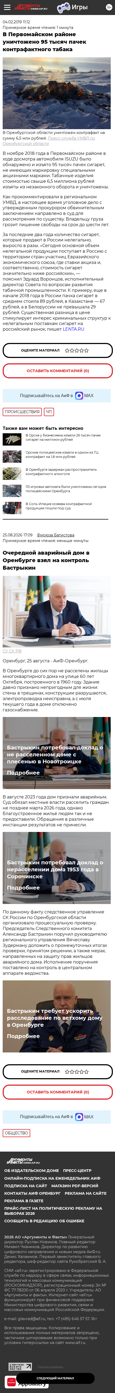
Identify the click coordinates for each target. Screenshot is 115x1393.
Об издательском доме (31, 1170)
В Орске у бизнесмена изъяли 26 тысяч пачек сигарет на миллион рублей (63, 437)
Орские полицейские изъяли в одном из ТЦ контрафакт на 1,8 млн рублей (62, 454)
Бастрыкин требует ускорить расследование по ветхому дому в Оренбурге (54, 1018)
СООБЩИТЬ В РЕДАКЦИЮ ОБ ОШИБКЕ (44, 1221)
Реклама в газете (23, 1200)
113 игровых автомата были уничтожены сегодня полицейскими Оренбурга (66, 489)
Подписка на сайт (25, 1185)
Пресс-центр (77, 1170)
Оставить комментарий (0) (58, 370)
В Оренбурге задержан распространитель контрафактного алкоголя (61, 472)
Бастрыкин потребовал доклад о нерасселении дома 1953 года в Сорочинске (55, 869)
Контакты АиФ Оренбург (32, 1193)
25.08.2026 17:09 (18, 535)
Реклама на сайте (85, 1193)
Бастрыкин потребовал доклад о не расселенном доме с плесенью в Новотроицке (55, 754)
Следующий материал (55, 1378)
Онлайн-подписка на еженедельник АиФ (52, 1178)
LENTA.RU (74, 329)
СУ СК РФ (12, 651)
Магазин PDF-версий (74, 1185)
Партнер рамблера (50, 1367)
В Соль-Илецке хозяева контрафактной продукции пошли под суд (59, 506)
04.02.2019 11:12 (16, 22)
